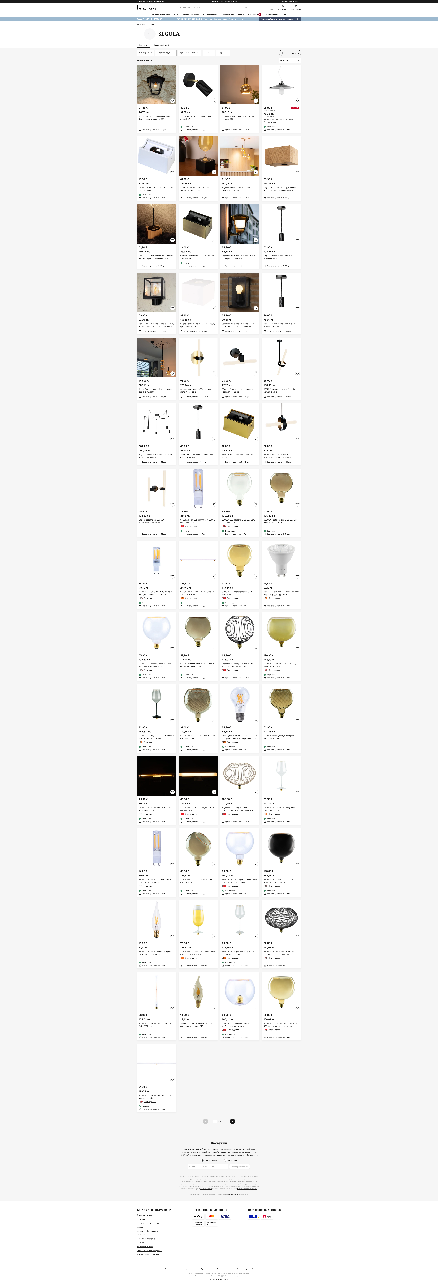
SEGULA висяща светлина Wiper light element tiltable (280, 390)
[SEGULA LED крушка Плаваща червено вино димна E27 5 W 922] (156, 718)
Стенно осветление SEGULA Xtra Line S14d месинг (197, 257)
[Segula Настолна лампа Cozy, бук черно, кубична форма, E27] (198, 168)
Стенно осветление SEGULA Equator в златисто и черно (197, 390)
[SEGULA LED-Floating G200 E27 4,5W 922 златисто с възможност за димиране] (281, 1006)
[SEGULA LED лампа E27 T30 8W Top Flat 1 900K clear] (156, 1006)
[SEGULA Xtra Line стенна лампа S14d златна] (239, 434)
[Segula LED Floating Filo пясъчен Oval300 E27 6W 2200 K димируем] (239, 790)
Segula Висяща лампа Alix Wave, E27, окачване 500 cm (280, 257)
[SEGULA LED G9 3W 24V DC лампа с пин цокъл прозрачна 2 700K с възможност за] (156, 575)
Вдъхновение (143, 1254)
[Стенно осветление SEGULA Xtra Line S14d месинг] (198, 236)
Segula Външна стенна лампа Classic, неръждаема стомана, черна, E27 (238, 325)
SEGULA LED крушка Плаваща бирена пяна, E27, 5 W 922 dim (197, 952)
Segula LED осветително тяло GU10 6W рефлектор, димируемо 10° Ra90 (281, 593)
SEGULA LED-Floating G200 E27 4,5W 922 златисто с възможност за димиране (280, 1024)
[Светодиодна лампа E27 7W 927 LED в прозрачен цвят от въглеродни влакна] (239, 718)
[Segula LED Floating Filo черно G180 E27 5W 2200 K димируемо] (239, 646)
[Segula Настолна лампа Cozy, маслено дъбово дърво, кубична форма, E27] (156, 236)
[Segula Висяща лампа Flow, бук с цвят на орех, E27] (239, 99)
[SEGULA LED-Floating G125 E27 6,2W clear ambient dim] (239, 503)
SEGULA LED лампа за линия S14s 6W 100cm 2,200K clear (197, 593)
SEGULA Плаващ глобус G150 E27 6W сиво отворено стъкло (197, 665)
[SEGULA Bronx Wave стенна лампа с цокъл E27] (198, 99)
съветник (154, 1254)
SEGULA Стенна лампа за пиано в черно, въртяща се (237, 390)
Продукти (143, 45)
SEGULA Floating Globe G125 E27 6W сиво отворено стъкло (280, 521)
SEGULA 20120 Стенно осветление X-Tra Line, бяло (156, 189)
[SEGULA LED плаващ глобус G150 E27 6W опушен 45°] (198, 862)
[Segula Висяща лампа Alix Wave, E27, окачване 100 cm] (281, 303)
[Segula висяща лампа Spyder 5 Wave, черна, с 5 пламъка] (156, 434)
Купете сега (236, 19)
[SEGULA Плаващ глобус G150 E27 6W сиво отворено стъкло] (198, 646)
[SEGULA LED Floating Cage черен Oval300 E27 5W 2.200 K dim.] (281, 934)
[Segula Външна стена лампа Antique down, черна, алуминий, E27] (156, 99)
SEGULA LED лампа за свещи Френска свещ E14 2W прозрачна (156, 952)
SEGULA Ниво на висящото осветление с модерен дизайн (277, 455)
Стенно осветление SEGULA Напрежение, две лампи (151, 521)
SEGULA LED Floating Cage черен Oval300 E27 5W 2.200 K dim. (279, 952)
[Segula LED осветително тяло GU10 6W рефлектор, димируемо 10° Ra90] (281, 575)
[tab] (145, 53)
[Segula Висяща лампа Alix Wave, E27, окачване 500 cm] (281, 236)
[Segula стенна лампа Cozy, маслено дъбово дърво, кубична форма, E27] (281, 168)
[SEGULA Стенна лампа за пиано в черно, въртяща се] (239, 369)
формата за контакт (205, 1189)
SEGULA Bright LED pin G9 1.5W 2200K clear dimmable (197, 521)
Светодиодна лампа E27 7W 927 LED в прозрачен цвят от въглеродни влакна (239, 737)
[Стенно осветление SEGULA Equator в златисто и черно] (198, 369)
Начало (139, 24)
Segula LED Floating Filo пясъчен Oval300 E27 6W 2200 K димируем (237, 808)
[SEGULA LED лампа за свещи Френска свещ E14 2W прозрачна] (156, 934)
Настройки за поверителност (174, 1269)
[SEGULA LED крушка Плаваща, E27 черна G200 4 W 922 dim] (281, 862)
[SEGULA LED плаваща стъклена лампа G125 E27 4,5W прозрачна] (239, 862)
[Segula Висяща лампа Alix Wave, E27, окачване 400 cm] (198, 434)
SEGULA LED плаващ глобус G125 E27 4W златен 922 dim (239, 593)
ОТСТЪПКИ (253, 14)
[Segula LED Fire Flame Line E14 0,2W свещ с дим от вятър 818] (198, 1006)
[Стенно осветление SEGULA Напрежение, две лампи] (156, 503)
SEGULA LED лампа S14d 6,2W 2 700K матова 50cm (197, 808)
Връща (140, 1227)
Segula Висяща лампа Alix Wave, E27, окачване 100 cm (280, 325)
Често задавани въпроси (148, 1223)
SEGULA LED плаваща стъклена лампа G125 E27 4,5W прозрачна (239, 880)
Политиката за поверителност (247, 1189)
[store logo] (146, 7)
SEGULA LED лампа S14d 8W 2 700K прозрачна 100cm (155, 1096)
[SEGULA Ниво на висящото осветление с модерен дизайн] (281, 434)
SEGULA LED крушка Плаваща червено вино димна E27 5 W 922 (156, 737)
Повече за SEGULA (161, 45)
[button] (172, 100)
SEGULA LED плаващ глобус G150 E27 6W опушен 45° (197, 880)
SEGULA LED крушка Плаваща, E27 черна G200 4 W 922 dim (279, 880)
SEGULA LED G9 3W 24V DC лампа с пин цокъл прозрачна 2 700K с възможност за (155, 593)
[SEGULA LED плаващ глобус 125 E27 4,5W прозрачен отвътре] (239, 1006)
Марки (145, 24)
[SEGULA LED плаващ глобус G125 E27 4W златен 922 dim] (239, 575)
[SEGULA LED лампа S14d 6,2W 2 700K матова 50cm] (198, 790)
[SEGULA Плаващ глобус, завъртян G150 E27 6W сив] (281, 718)
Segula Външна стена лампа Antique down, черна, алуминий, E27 (155, 117)
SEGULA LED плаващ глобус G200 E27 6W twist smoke (197, 737)
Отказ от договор (145, 1215)
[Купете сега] (219, 19)
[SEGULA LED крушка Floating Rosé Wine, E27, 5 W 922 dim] (281, 790)
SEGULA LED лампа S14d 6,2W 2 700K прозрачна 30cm (156, 808)
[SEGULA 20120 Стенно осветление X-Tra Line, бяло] (156, 168)
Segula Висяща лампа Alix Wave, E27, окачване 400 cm (196, 455)
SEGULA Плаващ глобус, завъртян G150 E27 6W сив (279, 737)
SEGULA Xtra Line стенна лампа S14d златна (238, 455)
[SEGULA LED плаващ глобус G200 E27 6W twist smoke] (198, 718)
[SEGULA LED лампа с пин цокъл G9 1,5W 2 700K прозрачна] (156, 862)
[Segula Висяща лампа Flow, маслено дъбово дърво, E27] (239, 168)
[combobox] (213, 7)
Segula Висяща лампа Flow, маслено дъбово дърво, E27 (238, 189)
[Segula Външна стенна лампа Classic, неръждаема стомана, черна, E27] (239, 303)
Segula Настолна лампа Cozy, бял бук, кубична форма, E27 (197, 325)
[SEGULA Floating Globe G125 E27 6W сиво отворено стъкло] (281, 503)
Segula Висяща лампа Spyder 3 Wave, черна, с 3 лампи (155, 390)
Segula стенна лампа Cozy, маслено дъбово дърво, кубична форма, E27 (280, 189)
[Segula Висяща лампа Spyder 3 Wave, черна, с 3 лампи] (156, 369)
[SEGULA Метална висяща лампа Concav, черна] (281, 99)
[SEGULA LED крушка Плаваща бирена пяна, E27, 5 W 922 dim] (198, 934)
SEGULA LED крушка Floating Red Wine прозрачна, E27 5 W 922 (239, 952)
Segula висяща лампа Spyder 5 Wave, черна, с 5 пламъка (155, 455)
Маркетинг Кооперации (147, 1231)
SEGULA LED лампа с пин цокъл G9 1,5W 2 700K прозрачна (155, 880)
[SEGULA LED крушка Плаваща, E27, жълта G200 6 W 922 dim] (281, 646)
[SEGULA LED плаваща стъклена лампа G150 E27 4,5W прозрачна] (156, 646)
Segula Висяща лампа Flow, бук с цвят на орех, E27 (239, 117)
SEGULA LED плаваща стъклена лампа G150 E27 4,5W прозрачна (156, 665)
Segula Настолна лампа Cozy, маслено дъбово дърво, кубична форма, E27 (156, 257)
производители (233, 1195)
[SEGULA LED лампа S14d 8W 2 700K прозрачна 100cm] (156, 1078)
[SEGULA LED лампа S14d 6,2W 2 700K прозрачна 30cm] (156, 790)
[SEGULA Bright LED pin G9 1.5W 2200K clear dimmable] (198, 503)
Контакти (141, 1219)
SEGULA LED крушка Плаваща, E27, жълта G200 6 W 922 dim (280, 665)
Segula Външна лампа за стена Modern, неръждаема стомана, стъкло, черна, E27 (156, 325)
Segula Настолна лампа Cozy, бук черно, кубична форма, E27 (195, 189)
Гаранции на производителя (149, 1250)
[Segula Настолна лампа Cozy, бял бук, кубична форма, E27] (198, 303)
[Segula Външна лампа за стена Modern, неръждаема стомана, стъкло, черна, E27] (156, 303)
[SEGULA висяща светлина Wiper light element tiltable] (281, 369)
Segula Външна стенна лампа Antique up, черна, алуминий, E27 (238, 257)
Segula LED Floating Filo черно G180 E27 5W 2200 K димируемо (238, 665)
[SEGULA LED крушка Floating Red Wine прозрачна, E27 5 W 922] (239, 934)
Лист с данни (191, 526)
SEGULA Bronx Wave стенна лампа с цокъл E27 (196, 117)
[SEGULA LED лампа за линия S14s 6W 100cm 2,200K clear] (198, 575)
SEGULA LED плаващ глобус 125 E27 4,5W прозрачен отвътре (238, 1024)
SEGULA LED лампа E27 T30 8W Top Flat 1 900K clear (155, 1024)
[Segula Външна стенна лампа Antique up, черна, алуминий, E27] (239, 236)
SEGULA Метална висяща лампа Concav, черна (278, 120)
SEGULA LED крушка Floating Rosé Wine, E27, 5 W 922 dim (279, 808)
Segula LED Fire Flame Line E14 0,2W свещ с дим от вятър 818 (196, 1024)
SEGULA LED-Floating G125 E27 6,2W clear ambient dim (238, 521)
